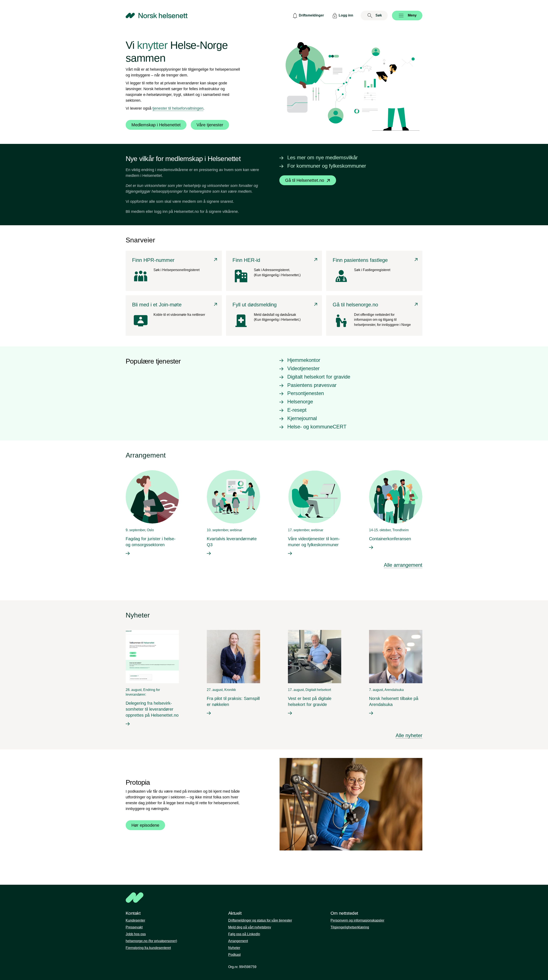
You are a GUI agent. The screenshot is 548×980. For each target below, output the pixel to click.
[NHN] (274, 897)
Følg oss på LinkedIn (244, 934)
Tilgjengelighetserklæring (350, 927)
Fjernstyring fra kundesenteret (148, 948)
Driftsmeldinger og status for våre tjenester (260, 920)
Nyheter (234, 948)
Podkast (234, 954)
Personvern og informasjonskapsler (357, 920)
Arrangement (238, 941)
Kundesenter (135, 920)
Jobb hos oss (136, 934)
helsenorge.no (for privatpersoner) (151, 941)
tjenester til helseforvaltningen (177, 108)
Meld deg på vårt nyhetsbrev (249, 927)
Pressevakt (134, 927)
